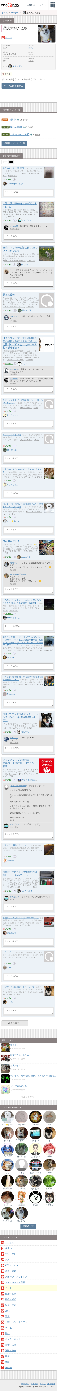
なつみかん (35, 1189)
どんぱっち (26, 220)
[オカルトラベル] (5, 618)
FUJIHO (10, 657)
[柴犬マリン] (19, 264)
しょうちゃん (12, 415)
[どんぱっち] (20, 220)
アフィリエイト (26, 440)
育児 (7, 1260)
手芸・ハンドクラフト (16, 1322)
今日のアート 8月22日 (13, 168)
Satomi (49, 1173)
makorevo (14, 369)
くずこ (21, 1173)
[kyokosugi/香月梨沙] (5, 183)
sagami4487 (26, 557)
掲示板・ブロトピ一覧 (14, 143)
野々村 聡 (26, 310)
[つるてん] (19, 732)
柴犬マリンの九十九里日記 (14, 261)
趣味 (7, 1311)
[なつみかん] (35, 1181)
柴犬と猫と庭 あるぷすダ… (25, 850)
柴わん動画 (16, 127)
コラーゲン (8, 952)
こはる (10, 1002)
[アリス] (19, 363)
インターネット (13, 1339)
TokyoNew (11, 694)
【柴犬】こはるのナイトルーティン (19, 987)
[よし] (7, 1165)
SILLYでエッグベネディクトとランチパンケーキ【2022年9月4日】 (20, 717)
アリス (25, 363)
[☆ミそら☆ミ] (19, 891)
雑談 (7, 1362)
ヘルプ (43, 1384)
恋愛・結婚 (10, 1271)
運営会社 (51, 1384)
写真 (7, 1316)
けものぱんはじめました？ (14, 925)
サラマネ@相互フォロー (32, 780)
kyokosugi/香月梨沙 (15, 183)
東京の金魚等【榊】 (32, 684)
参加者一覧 (28, 1226)
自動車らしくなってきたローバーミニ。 (21, 917)
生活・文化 (10, 1254)
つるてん (25, 732)
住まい (8, 1248)
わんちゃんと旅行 (19, 134)
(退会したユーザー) (18, 786)
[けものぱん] (5, 933)
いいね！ (9, 179)
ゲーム (8, 1328)
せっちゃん (7, 1205)
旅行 (7, 1333)
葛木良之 (14, 738)
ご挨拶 (12, 119)
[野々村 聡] (20, 310)
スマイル (49, 1189)
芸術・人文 (10, 1345)
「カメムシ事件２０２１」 (15, 845)
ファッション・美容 (15, 1282)
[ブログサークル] (10, 5)
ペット (8, 37)
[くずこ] (21, 1165)
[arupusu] (5, 860)
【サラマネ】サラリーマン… (20, 775)
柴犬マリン (17, 66)
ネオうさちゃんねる (15, 360)
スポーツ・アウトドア (16, 1277)
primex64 (14, 226)
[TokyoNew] (5, 694)
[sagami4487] (19, 557)
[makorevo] (6, 370)
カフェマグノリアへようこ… (24, 477)
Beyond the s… (26, 408)
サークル (25, 1384)
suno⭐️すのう (13, 521)
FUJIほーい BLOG (34, 650)
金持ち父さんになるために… (19, 215)
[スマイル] (49, 1181)
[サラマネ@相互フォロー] (19, 780)
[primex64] (6, 227)
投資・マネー (11, 1305)
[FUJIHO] (5, 657)
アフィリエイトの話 (12, 434)
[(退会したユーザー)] (6, 787)
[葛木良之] (6, 739)
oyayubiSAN (7, 1189)
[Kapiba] (49, 1149)
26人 (30, 48)
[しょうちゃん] (5, 415)
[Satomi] (49, 1165)
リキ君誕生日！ (11, 541)
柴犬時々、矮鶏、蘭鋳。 (24, 551)
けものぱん (11, 933)
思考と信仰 (9, 294)
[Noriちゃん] (6, 317)
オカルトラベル (13, 618)
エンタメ (9, 1242)
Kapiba (49, 1157)
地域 (7, 1356)
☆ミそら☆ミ (26, 891)
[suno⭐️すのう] (5, 521)
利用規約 (34, 1384)
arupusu (10, 860)
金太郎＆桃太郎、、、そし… (19, 887)
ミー (12, 270)
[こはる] (5, 1002)
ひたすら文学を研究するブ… (21, 305)
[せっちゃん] (7, 1197)
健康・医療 (10, 1294)
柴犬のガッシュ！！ (17, 728)
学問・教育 (10, 1350)
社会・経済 (10, 1299)
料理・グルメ (11, 1265)
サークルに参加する (13, 86)
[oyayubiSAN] (7, 1181)
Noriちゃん (14, 316)
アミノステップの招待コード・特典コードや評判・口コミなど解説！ (20, 763)
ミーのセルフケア (22, 957)
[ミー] (6, 271)
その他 (8, 1367)
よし (7, 1173)
